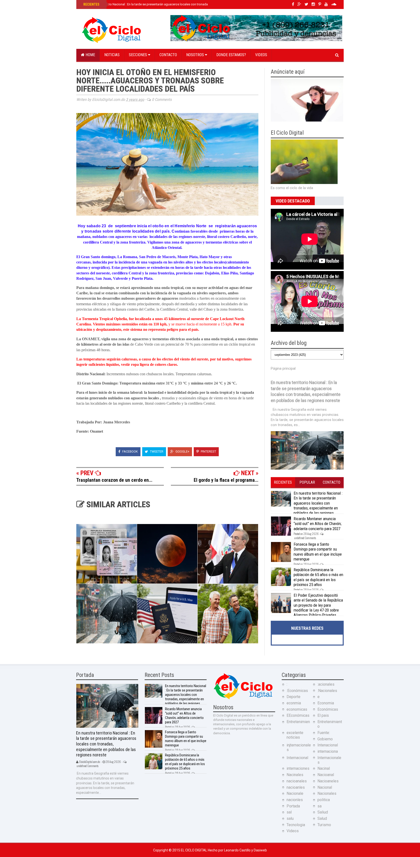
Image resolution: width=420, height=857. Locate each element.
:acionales (325, 684)
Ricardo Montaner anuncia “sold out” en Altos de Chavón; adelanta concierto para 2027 (317, 523)
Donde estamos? (231, 54)
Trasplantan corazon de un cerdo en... (114, 480)
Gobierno (325, 739)
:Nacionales (327, 690)
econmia (294, 703)
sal (289, 812)
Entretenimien (298, 721)
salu (290, 818)
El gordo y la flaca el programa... (226, 480)
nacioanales (297, 781)
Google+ (182, 451)
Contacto (168, 54)
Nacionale (295, 793)
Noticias (112, 54)
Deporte (293, 696)
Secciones (138, 54)
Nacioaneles (328, 781)
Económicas (327, 709)
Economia (325, 703)
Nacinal (323, 768)
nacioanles (296, 787)
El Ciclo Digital (194, 850)
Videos (261, 54)
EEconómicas (298, 715)
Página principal (283, 368)
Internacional (297, 757)
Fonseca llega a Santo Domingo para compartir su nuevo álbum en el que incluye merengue (318, 551)
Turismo (324, 824)
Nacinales (295, 774)
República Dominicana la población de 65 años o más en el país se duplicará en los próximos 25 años (318, 577)
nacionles (295, 799)
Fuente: (323, 732)
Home (90, 54)
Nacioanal (325, 774)
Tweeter (156, 451)
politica (323, 799)
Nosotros (195, 54)
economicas (297, 709)
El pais (323, 715)
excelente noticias (295, 735)
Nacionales (326, 793)
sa (319, 806)
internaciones (298, 768)
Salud (322, 818)
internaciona (327, 751)
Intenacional (327, 745)
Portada (293, 806)
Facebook (130, 451)
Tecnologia (296, 824)
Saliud (322, 812)
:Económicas (297, 690)
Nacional (324, 787)
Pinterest (208, 451)
